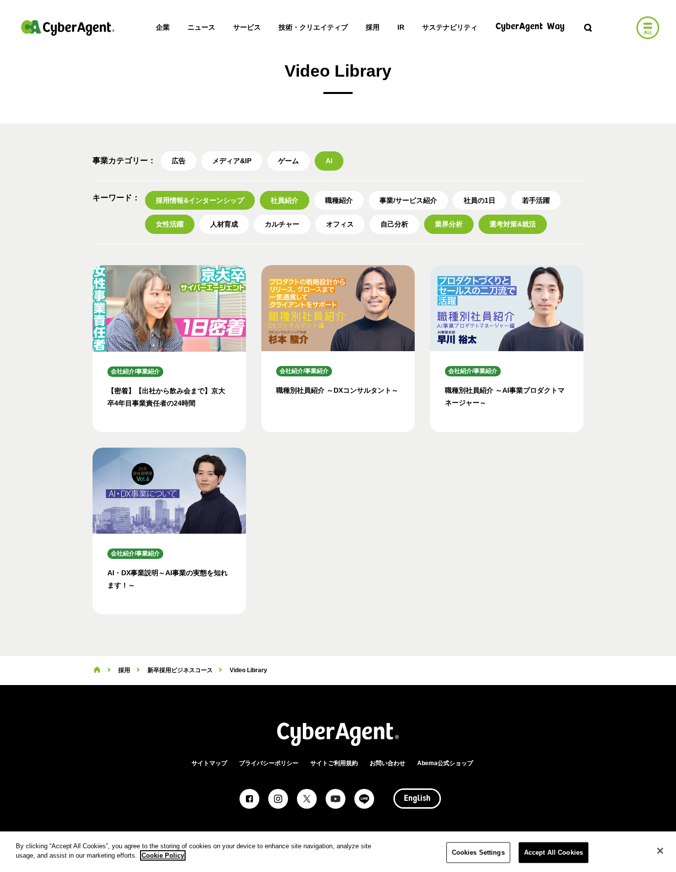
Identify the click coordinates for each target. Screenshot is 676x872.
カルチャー (282, 224)
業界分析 (449, 224)
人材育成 (224, 224)
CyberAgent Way (530, 27)
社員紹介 (284, 200)
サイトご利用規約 (334, 763)
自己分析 (394, 224)
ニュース (201, 27)
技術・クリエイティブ (313, 27)
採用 (373, 27)
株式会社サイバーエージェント (68, 28)
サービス (247, 27)
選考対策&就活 (512, 224)
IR (400, 27)
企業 (163, 27)
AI (329, 161)
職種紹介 (339, 200)
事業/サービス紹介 (408, 200)
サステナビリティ (450, 27)
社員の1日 (479, 200)
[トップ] (97, 670)
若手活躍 (536, 200)
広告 (179, 161)
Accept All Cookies (553, 852)
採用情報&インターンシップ (200, 200)
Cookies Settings (478, 852)
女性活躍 (170, 224)
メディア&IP (231, 161)
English (417, 798)
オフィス (340, 224)
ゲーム (288, 161)
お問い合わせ (387, 763)
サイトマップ (209, 763)
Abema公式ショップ (445, 763)
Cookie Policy (163, 855)
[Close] (660, 851)
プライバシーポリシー (268, 763)
